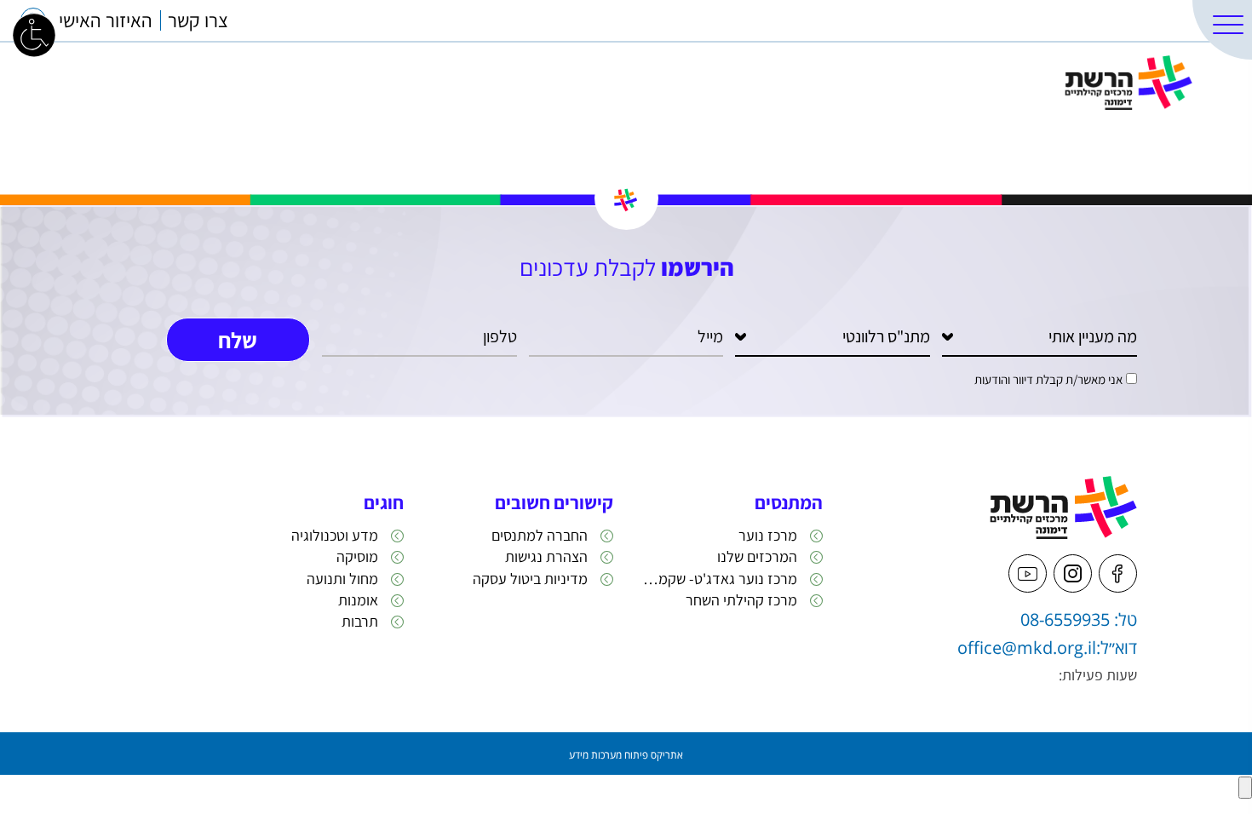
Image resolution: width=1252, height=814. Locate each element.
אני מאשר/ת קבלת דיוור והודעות (1048, 379)
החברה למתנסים (539, 535)
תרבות (360, 621)
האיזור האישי (105, 20)
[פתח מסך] (34, 34)
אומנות (358, 600)
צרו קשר (198, 20)
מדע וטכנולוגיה (334, 535)
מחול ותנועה (342, 578)
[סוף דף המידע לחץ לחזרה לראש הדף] (1245, 788)
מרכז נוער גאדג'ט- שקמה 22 (718, 578)
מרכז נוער (767, 535)
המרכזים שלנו (1136, 20)
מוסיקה (357, 556)
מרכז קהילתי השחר (741, 600)
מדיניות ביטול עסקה (530, 578)
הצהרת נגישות (546, 556)
